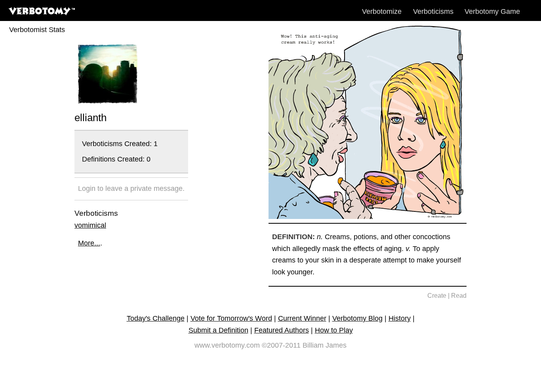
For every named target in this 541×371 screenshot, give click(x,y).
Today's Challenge (156, 318)
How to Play (334, 330)
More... (89, 243)
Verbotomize (382, 11)
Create (436, 295)
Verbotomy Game (492, 11)
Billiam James (325, 345)
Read (459, 295)
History (400, 318)
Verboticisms (433, 11)
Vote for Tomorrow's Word (231, 318)
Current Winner (302, 318)
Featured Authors (281, 330)
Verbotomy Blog (357, 318)
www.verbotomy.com (227, 345)
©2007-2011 (281, 345)
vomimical (90, 225)
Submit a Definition (218, 330)
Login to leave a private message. (131, 188)
